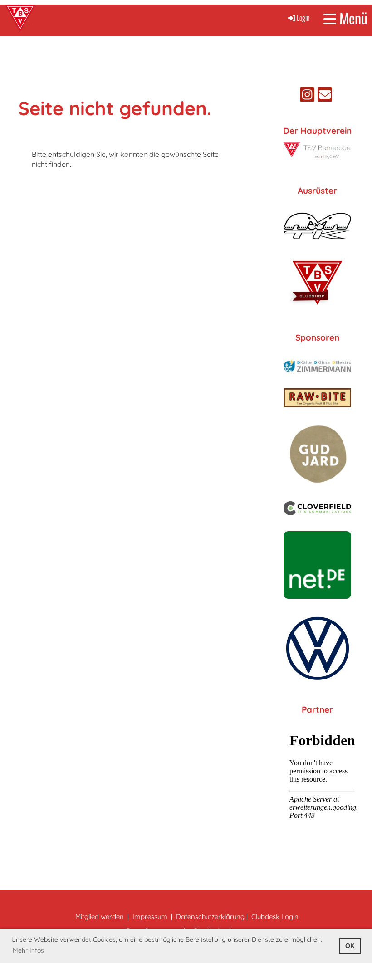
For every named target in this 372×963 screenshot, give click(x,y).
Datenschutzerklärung (210, 916)
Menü (351, 18)
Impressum (149, 916)
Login (303, 17)
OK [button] (349, 946)
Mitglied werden (99, 916)
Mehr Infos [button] (28, 950)
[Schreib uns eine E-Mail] (325, 96)
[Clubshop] (317, 306)
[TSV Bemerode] (317, 156)
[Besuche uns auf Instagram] (307, 96)
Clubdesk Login (275, 916)
